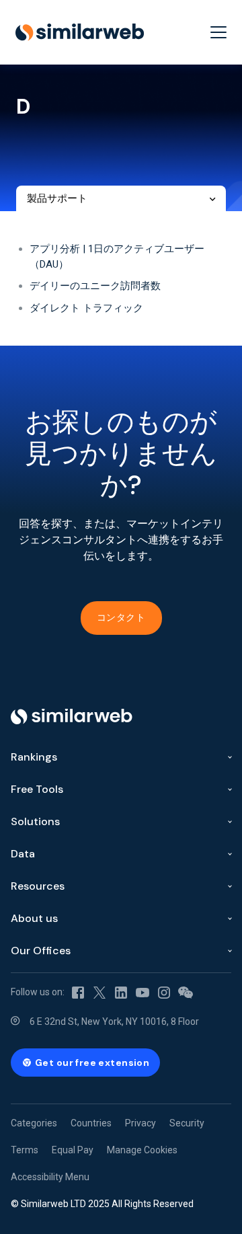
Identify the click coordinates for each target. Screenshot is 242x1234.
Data (23, 854)
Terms (24, 1150)
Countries (91, 1123)
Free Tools (37, 789)
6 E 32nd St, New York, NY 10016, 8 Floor (114, 1021)
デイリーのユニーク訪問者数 (95, 286)
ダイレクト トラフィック (86, 308)
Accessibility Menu (50, 1176)
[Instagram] (164, 992)
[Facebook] (78, 992)
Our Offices (41, 950)
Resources (38, 886)
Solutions (35, 821)
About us (34, 918)
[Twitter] (99, 992)
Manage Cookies (142, 1150)
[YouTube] (142, 992)
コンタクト (121, 617)
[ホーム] (79, 32)
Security (186, 1123)
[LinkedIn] (121, 992)
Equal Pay (72, 1150)
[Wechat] (185, 992)
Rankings (34, 757)
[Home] (71, 716)
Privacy (140, 1123)
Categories (34, 1123)
